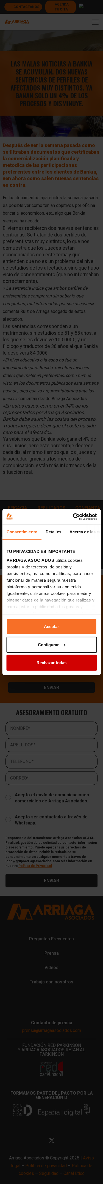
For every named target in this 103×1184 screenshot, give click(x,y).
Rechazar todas (51, 662)
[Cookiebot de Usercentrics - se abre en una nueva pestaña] (73, 516)
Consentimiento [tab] (21, 532)
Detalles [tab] (53, 532)
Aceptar (51, 626)
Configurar (48, 644)
